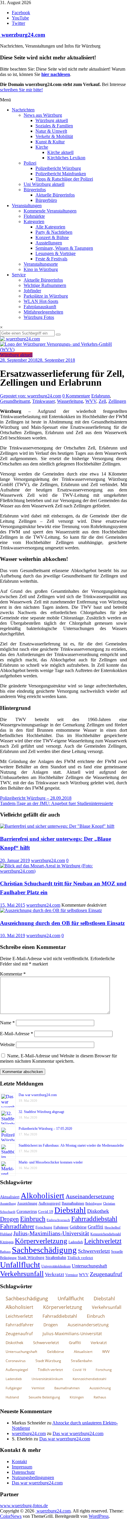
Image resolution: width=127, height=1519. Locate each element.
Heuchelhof (113, 1227)
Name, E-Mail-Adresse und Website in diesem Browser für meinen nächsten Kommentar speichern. (58, 1058)
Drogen (9, 1219)
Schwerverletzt (94, 1251)
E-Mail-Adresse (16, 1033)
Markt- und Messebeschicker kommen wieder (51, 1162)
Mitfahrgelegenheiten (43, 311)
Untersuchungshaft (89, 1265)
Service (19, 274)
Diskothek (98, 1211)
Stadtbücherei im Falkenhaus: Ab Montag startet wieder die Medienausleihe (71, 1145)
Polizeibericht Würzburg (58, 168)
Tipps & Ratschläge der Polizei (64, 178)
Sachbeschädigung (44, 1250)
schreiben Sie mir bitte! (21, 89)
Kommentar (13, 973)
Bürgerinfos (35, 189)
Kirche (41, 147)
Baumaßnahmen (73, 1203)
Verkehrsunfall (22, 1274)
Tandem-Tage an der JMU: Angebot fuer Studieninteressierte (56, 803)
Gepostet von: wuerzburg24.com (30, 395)
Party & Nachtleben (53, 232)
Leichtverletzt (102, 1241)
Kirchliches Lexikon (66, 157)
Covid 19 (45, 1211)
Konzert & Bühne (52, 237)
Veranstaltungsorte (41, 264)
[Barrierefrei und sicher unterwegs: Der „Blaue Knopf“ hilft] (57, 826)
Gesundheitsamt (15, 401)
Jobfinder (32, 290)
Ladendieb (76, 1242)
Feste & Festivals (51, 258)
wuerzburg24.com (22, 35)
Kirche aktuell (60, 152)
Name (7, 1022)
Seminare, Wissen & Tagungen (64, 248)
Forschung (43, 1227)
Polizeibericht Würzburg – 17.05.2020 (45, 1129)
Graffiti (95, 1227)
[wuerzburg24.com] (63, 339)
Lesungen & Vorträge (55, 253)
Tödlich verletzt (80, 1257)
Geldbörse (78, 1227)
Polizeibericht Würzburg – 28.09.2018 (35, 798)
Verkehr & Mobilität (54, 136)
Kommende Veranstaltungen (50, 210)
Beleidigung (93, 1203)
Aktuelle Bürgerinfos (55, 194)
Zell (102, 401)
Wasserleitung (70, 401)
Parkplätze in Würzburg (46, 295)
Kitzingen (7, 1242)
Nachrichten (23, 109)
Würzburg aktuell (51, 120)
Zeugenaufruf (106, 1274)
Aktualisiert (9, 1197)
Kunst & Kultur (50, 141)
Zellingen (117, 401)
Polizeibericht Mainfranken (60, 173)
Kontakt (19, 1461)
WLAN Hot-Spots (41, 301)
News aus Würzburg (43, 115)
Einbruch (32, 1219)
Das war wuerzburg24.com (38, 1095)
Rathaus (5, 1251)
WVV (90, 401)
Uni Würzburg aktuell (44, 184)
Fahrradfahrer (17, 1226)
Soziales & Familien (54, 125)
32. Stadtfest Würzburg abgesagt (41, 1112)
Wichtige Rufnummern (45, 285)
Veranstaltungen (27, 205)
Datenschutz (23, 1472)
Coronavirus (27, 1211)
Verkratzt (54, 1274)
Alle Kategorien (50, 226)
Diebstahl (70, 1210)
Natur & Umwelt (51, 131)
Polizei (30, 162)
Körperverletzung (41, 1241)
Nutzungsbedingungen (33, 1477)
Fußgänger (61, 1227)
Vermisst (71, 1275)
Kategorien (34, 221)
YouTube (20, 17)
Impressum (22, 1466)
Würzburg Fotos (39, 317)
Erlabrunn (100, 395)
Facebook (21, 12)
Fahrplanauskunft (40, 306)
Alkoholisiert (42, 1195)
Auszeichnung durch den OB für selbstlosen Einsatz (62, 923)
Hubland (6, 1234)
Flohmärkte (34, 216)
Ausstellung (8, 1203)
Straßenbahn (55, 1257)
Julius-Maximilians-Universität (51, 1233)
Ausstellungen (48, 242)
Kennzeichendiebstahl (105, 1234)
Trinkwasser (43, 401)
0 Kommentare (76, 395)
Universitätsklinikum (56, 1266)
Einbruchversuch (58, 1220)
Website (7, 1044)
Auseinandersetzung (90, 1196)
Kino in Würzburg (41, 269)
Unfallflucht (20, 1264)
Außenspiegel (49, 1203)
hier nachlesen (55, 74)
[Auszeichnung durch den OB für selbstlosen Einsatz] (51, 910)
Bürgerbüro (46, 200)
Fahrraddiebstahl (94, 1219)
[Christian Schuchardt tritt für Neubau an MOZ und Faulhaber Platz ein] (63, 871)
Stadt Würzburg (31, 1257)
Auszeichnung (27, 1203)
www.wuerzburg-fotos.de (24, 1505)
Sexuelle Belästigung (44, 1397)
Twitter (18, 23)
